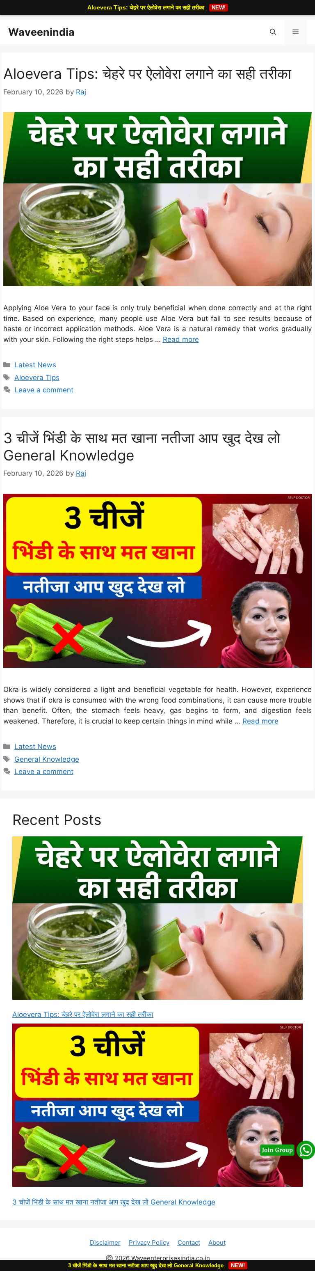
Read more (181, 339)
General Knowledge (46, 759)
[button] (273, 32)
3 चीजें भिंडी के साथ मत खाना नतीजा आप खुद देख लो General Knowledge (113, 1202)
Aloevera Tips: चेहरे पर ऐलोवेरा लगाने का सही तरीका (156, 7)
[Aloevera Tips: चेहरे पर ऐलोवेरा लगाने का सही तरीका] (157, 919)
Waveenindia (41, 32)
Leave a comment (43, 390)
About (217, 1242)
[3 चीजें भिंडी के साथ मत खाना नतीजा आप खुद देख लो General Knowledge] (157, 1107)
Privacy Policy (149, 1242)
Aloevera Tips (36, 377)
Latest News (35, 365)
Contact (189, 1242)
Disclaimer (105, 1242)
